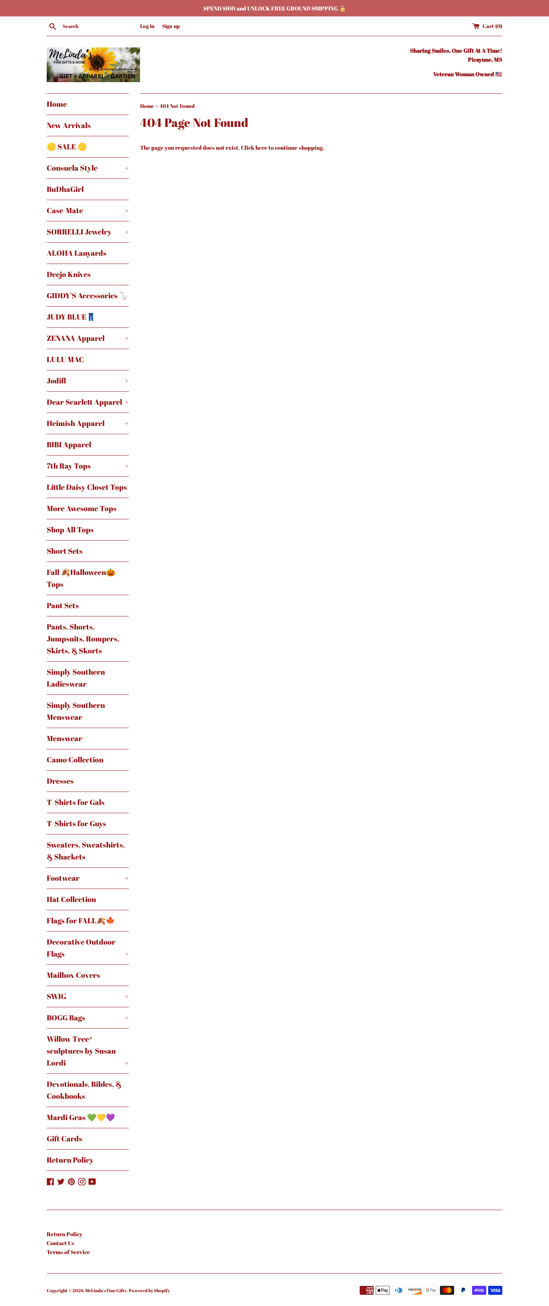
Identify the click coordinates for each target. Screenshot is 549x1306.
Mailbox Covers (73, 975)
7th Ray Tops (88, 466)
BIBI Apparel (69, 444)
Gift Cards (64, 1139)
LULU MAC (65, 359)
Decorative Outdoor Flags (88, 948)
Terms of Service (68, 1252)
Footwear (88, 878)
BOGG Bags (88, 1018)
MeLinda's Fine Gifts (106, 1290)
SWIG (88, 996)
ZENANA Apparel (88, 338)
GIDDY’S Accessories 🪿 (87, 295)
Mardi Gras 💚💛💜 (81, 1117)
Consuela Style (88, 168)
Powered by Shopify (149, 1290)
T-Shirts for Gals (76, 802)
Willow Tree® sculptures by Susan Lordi (88, 1051)
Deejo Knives (69, 274)
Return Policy (70, 1160)
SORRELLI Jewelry (88, 232)
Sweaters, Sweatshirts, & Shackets (86, 851)
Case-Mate (88, 210)
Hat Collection (71, 899)
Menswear (64, 738)
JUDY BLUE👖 (71, 317)
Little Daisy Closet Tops (87, 487)
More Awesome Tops (82, 508)
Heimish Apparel (88, 423)
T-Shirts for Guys (76, 823)
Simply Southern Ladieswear (76, 678)
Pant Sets (63, 605)
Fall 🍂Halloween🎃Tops (81, 578)
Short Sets (65, 551)
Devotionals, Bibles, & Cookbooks (84, 1090)
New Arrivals (69, 125)
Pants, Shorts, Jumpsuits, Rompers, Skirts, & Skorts (83, 639)
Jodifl (88, 381)
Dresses (60, 781)
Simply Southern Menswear (76, 711)
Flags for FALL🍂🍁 (81, 920)
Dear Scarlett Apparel (88, 402)
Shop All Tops (70, 530)
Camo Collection (75, 760)
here (261, 147)
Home (57, 104)
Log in (147, 26)
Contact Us (60, 1243)
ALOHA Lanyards (76, 253)
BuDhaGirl (65, 189)
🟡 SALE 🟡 (67, 147)
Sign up (171, 26)
